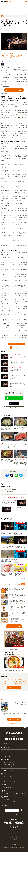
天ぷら (4, 764)
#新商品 (20, 679)
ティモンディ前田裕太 (5, 30)
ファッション (15, 778)
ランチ (4, 766)
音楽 (4, 778)
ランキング (6, 747)
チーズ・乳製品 (12, 801)
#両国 (4, 679)
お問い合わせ (14, 839)
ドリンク (19, 801)
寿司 (4, 762)
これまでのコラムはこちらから (14, 90)
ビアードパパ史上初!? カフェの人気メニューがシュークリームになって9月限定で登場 (17, 614)
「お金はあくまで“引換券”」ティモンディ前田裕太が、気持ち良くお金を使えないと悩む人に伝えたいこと (14, 23)
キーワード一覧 (14, 814)
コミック (6, 790)
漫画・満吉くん (23, 793)
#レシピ (23, 683)
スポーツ (9, 778)
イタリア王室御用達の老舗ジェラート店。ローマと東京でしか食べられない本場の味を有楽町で (17, 620)
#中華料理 (14, 679)
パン (14, 764)
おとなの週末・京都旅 (8, 787)
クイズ (8, 776)
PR (9, 756)
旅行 (5, 784)
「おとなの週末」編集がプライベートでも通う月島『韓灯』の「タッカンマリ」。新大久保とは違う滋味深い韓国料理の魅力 (20, 429)
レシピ (11, 781)
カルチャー (5, 781)
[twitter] (7, 739)
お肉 (4, 799)
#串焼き (24, 681)
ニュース (6, 751)
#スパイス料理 (17, 681)
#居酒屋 (5, 683)
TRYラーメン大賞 (8, 770)
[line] (10, 739)
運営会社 (14, 842)
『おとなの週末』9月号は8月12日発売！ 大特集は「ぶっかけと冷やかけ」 (18, 704)
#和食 (9, 679)
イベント (5, 756)
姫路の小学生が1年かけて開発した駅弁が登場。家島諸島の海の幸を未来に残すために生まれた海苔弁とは (17, 602)
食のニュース (6, 753)
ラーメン (10, 764)
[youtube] (18, 739)
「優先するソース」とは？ (14, 407)
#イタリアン (12, 683)
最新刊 (5, 805)
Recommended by (19, 578)
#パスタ (18, 683)
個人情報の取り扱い (14, 837)
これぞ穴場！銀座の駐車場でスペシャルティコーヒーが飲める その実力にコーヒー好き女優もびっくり (20, 464)
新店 (11, 753)
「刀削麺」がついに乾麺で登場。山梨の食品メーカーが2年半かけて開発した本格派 (17, 608)
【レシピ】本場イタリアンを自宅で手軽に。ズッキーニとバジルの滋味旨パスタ (7, 428)
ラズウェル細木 (15, 793)
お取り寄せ (6, 796)
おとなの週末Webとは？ (14, 835)
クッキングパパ (6, 793)
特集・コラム (7, 16)
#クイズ (5, 681)
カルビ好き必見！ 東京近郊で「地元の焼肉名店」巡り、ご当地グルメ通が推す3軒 (20, 445)
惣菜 (11, 799)
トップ (5, 743)
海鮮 (8, 799)
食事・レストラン (8, 759)
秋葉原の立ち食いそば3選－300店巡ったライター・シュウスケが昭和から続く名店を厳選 (17, 596)
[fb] (14, 739)
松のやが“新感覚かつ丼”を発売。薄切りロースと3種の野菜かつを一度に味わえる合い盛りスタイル (17, 590)
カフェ (9, 766)
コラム (13, 16)
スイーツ (14, 766)
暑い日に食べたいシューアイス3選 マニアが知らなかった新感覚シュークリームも (7, 446)
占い (4, 776)
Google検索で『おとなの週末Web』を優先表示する (14, 406)
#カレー (11, 681)
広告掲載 (14, 844)
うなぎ (12, 762)
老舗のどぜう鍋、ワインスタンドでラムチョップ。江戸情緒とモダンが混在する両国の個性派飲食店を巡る (7, 461)
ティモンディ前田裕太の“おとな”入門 (7, 19)
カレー (8, 762)
